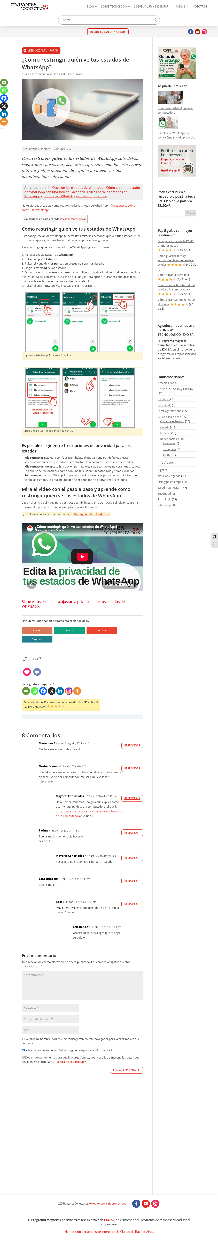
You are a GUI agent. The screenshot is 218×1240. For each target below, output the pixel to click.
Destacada (164, 405)
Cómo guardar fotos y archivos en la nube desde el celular (176, 260)
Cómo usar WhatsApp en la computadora (75, 196)
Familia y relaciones (170, 411)
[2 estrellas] (52, 706)
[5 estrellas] (63, 706)
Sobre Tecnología (114, 6)
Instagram (169, 449)
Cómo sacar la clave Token (174, 275)
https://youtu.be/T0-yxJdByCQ (91, 514)
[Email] (26, 691)
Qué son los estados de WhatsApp (78, 187)
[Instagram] (69, 691)
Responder (132, 745)
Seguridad (164, 493)
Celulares (164, 399)
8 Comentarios (72, 74)
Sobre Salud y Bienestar (151, 6)
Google (164, 427)
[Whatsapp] (34, 691)
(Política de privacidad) (69, 1062)
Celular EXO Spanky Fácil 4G (175, 389)
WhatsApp (53, 74)
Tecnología (164, 499)
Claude (37, 630)
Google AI (102, 630)
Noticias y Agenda (169, 476)
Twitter (167, 455)
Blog (90, 6)
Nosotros (200, 6)
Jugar (161, 470)
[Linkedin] (60, 691)
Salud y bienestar (169, 488)
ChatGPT (69, 630)
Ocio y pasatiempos (170, 482)
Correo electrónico (172, 421)
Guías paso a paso (33, 74)
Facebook (169, 443)
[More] (77, 691)
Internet (165, 433)
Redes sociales (169, 439)
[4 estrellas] (59, 706)
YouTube (166, 462)
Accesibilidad (166, 383)
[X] (52, 691)
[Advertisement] (82, 1144)
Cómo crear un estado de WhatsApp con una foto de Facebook (82, 189)
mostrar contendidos (73, 219)
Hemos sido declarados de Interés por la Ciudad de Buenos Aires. (109, 1231)
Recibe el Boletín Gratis (108, 32)
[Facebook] (43, 691)
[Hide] (1, 129)
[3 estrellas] (56, 706)
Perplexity (37, 639)
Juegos (180, 6)
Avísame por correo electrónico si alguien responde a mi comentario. (69, 1050)
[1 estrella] (48, 706)
